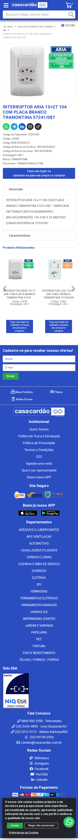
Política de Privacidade (39, 443)
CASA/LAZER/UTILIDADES (39, 550)
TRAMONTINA (19, 159)
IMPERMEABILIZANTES (39, 619)
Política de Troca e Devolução (39, 436)
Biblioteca (41, 758)
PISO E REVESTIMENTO (39, 653)
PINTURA (39, 646)
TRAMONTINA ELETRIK (30, 163)
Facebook (41, 769)
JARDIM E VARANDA (39, 625)
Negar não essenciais (41, 825)
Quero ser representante (39, 470)
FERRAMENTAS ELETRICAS (39, 598)
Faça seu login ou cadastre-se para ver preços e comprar (39, 173)
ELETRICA (39, 578)
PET (39, 639)
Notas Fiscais (24, 399)
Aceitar (15, 825)
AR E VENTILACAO (39, 536)
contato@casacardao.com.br (41, 742)
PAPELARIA (39, 632)
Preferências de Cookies (23, 832)
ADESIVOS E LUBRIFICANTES (39, 530)
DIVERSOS (39, 571)
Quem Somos (39, 429)
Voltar (69, 25)
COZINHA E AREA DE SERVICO (39, 564)
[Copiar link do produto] (38, 126)
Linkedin (41, 779)
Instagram (41, 763)
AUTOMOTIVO (39, 543)
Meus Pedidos (24, 392)
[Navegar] (5, 288)
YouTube (41, 774)
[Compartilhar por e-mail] (30, 126)
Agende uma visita (39, 463)
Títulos (58, 392)
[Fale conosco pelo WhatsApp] (68, 822)
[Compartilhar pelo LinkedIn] (22, 126)
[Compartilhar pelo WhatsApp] (6, 126)
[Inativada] (39, 690)
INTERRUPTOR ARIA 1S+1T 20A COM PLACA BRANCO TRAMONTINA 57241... (19, 294)
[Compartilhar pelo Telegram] (14, 126)
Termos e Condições (39, 450)
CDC (39, 457)
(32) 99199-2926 (41, 737)
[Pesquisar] (71, 14)
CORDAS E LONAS (39, 557)
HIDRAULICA (39, 612)
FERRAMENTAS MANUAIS (39, 605)
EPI (39, 584)
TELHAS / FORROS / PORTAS (39, 660)
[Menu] (6, 5)
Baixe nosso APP (39, 477)
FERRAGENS (39, 591)
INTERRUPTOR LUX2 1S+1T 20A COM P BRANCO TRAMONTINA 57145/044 (58, 294)
